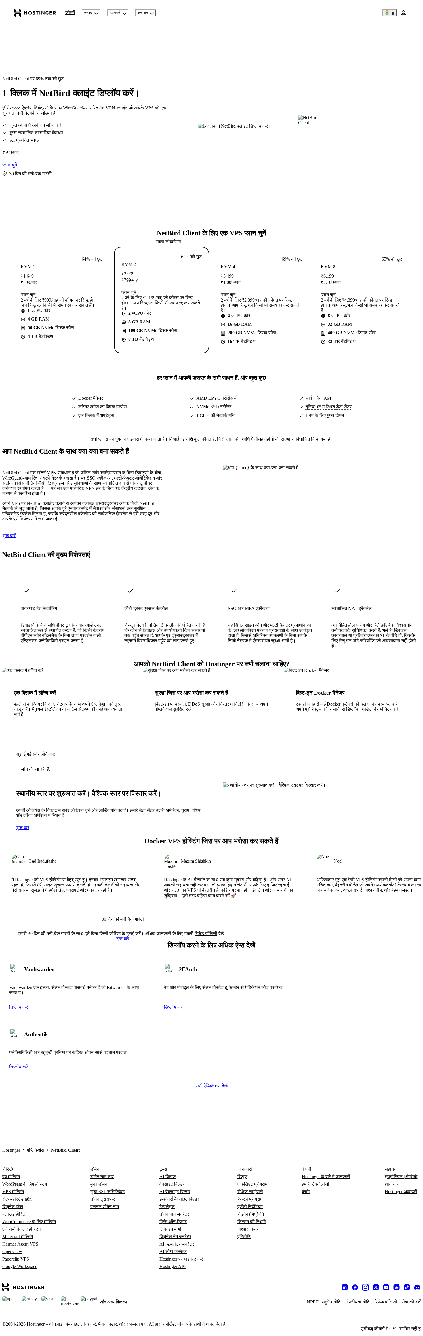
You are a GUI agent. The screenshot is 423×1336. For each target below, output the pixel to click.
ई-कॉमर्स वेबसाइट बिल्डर (179, 1199)
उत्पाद (88, 12)
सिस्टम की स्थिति (251, 1221)
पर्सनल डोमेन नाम (104, 1206)
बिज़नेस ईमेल (12, 1206)
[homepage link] (35, 12)
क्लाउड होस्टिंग (14, 1214)
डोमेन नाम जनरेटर (174, 1214)
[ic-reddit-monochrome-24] (396, 1287)
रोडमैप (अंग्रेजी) (250, 1214)
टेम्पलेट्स (167, 1206)
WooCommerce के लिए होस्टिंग (29, 1221)
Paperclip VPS (15, 1259)
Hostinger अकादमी (401, 1191)
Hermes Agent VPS (20, 1244)
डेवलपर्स (114, 12)
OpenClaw (12, 1251)
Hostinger (11, 1150)
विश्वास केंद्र (247, 1229)
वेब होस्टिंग (11, 1176)
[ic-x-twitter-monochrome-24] (375, 1287)
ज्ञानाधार (392, 1184)
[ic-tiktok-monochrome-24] (406, 1287)
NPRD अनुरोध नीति (324, 1301)
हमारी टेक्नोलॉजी (315, 1184)
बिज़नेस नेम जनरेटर (175, 1236)
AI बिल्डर (167, 1176)
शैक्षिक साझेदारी (250, 1191)
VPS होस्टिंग (13, 1191)
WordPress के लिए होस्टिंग (24, 1184)
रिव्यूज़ (242, 1176)
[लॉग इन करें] (403, 12)
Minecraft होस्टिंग (17, 1236)
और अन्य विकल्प (113, 1301)
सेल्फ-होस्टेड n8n (17, 1199)
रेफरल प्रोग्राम (249, 1199)
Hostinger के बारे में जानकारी (326, 1176)
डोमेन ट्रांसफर (102, 1199)
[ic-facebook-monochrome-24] (355, 1287)
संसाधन (143, 12)
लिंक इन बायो (170, 1229)
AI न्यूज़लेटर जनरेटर (176, 1244)
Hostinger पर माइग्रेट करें (181, 1259)
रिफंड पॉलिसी (206, 933)
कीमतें (70, 12)
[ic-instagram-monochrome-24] (365, 1287)
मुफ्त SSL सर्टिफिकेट (107, 1191)
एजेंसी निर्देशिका (250, 1206)
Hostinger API (172, 1266)
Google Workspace (19, 1266)
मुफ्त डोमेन (98, 1184)
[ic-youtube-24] (386, 1287)
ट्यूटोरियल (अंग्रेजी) (401, 1176)
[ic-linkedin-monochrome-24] (344, 1287)
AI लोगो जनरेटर (173, 1251)
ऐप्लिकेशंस (35, 1150)
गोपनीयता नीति (357, 1301)
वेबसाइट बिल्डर (171, 1184)
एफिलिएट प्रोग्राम (252, 1184)
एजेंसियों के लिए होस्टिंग (21, 1229)
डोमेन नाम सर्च (102, 1176)
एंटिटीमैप (244, 1236)
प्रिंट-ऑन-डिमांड (173, 1221)
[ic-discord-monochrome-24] (417, 1287)
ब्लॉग (306, 1191)
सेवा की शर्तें (411, 1301)
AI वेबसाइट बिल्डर (174, 1191)
